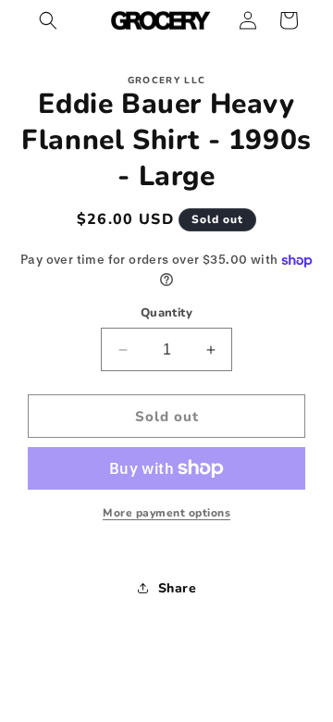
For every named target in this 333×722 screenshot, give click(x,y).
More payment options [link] (166, 512)
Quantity (166, 313)
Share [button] (177, 588)
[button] (48, 20)
